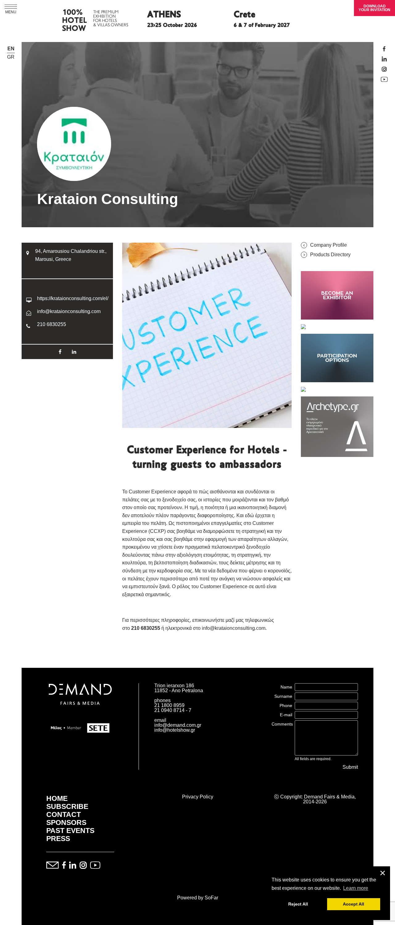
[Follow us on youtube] (95, 865)
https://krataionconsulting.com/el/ (72, 298)
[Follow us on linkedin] (72, 865)
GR (11, 57)
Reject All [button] (298, 904)
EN (11, 48)
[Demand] (80, 712)
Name (286, 686)
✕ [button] (382, 873)
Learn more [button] (355, 888)
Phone (286, 705)
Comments (282, 724)
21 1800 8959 (169, 705)
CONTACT (63, 814)
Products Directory (330, 254)
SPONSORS (66, 822)
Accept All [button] (353, 904)
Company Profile (328, 245)
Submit (350, 767)
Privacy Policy (197, 796)
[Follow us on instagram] (83, 865)
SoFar (211, 897)
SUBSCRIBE (67, 806)
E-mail (286, 714)
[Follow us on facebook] (64, 865)
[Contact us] (52, 865)
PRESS (58, 839)
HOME (57, 798)
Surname (283, 696)
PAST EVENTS (70, 831)
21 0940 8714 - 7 (172, 710)
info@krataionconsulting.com (69, 311)
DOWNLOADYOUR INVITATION (374, 8)
